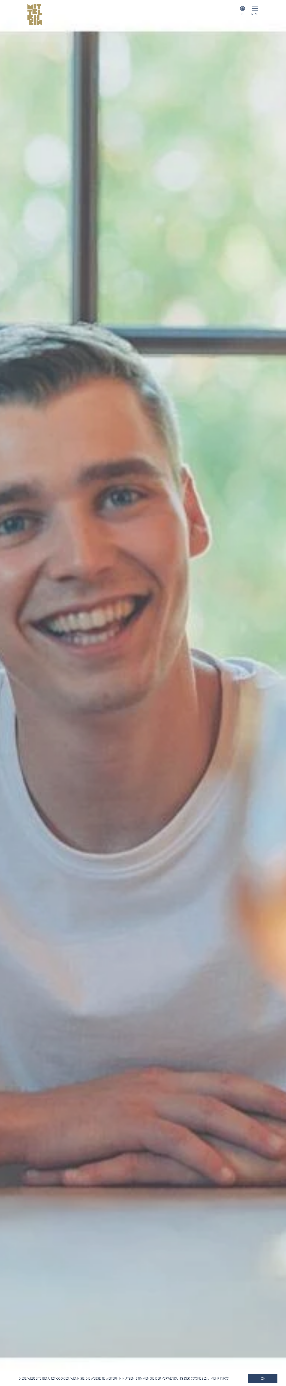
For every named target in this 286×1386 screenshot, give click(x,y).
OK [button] (263, 1378)
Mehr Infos (220, 1378)
